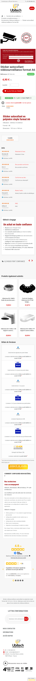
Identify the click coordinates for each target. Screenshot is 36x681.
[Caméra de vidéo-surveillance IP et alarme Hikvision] (16, 8)
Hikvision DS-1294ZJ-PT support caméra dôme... (27, 329)
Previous (29, 260)
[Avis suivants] (33, 569)
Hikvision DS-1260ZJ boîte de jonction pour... (8, 299)
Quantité (4, 85)
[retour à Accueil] (2, 16)
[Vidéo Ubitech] (18, 663)
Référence (3, 74)
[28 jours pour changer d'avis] (18, 466)
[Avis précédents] (3, 569)
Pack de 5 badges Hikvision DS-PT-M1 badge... (28, 300)
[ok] (26, 619)
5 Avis (10, 138)
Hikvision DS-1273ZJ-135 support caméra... (8, 329)
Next (32, 260)
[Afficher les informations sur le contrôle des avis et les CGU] (29, 556)
